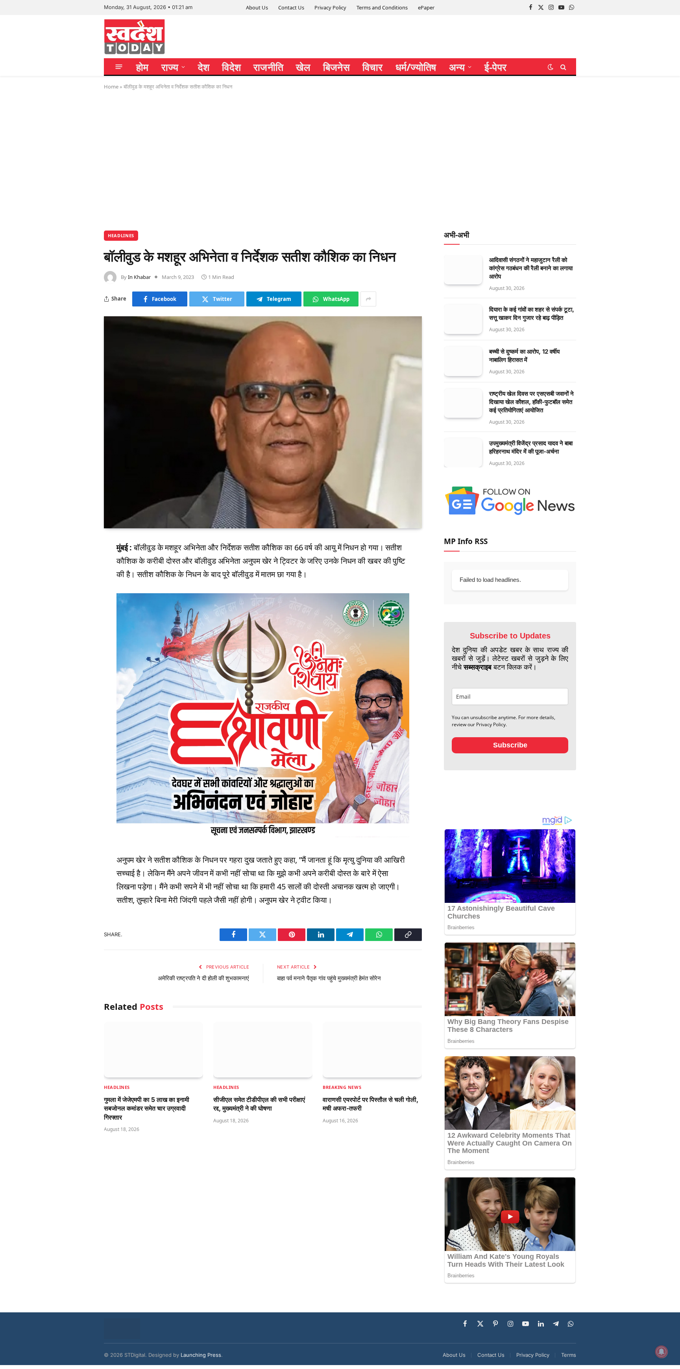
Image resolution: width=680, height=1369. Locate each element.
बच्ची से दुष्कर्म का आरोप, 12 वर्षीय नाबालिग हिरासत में (524, 355)
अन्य (457, 67)
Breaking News (342, 1087)
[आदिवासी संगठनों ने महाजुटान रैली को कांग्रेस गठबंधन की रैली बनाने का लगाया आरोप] (463, 269)
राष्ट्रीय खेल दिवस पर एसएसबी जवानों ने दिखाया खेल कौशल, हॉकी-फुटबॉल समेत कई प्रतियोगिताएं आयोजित (531, 402)
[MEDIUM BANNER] (262, 834)
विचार (372, 67)
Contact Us (291, 7)
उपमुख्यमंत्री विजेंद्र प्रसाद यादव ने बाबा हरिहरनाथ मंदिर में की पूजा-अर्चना (531, 447)
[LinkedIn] (76, 605)
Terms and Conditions (382, 7)
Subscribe (510, 745)
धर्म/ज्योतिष (415, 67)
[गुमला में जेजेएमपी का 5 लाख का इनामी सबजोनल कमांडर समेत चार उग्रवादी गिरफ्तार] (153, 1049)
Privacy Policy (330, 7)
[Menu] (119, 66)
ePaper (426, 7)
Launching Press (201, 1355)
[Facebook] (76, 567)
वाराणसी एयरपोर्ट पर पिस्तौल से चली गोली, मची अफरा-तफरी (370, 1104)
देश (204, 67)
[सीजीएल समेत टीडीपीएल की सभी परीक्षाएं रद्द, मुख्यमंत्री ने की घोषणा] (262, 1049)
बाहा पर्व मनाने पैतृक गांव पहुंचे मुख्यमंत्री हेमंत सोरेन (329, 978)
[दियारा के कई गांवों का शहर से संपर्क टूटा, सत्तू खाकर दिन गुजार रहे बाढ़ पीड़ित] (463, 319)
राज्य (170, 67)
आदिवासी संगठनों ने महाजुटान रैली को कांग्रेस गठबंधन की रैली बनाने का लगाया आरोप (531, 268)
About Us (257, 7)
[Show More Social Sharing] (368, 299)
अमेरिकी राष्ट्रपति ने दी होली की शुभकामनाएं (203, 978)
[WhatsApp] (76, 661)
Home (111, 86)
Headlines (121, 235)
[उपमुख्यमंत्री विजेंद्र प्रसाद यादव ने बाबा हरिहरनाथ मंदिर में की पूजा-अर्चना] (463, 453)
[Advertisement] (340, 159)
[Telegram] (76, 642)
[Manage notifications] (661, 1351)
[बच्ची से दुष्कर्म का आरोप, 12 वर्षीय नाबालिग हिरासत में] (463, 361)
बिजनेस (336, 67)
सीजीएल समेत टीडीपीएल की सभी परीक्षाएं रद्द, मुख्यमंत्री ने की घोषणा (259, 1104)
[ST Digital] (134, 36)
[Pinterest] (76, 623)
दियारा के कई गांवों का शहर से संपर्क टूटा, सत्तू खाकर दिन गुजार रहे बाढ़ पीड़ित (531, 313)
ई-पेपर (495, 67)
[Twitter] (76, 586)
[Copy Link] (76, 680)
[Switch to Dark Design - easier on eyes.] (550, 67)
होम (142, 67)
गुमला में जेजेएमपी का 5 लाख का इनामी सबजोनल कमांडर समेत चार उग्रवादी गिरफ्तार (146, 1108)
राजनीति (268, 67)
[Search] (562, 67)
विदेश (231, 67)
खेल (303, 67)
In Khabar (139, 276)
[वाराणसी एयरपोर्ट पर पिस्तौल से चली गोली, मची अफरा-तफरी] (372, 1049)
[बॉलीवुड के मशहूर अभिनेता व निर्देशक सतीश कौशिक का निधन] (263, 422)
